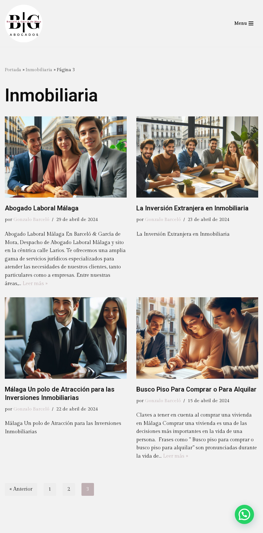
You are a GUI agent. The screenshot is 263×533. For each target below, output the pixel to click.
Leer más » (34, 284)
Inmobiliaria (39, 69)
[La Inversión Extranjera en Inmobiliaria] (197, 157)
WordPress (78, 526)
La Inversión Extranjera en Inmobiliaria (192, 208)
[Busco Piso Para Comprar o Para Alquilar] (197, 337)
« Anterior (21, 489)
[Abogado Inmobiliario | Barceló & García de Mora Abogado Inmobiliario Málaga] (24, 23)
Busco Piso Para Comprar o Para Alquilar (196, 389)
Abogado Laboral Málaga (42, 208)
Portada (13, 69)
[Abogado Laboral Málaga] (66, 157)
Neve (11, 526)
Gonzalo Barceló (31, 219)
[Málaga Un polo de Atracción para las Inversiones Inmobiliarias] (66, 337)
